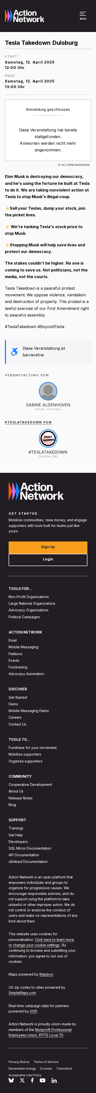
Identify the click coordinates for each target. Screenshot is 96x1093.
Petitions (15, 654)
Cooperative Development (30, 784)
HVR (33, 1011)
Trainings (16, 828)
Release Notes (20, 798)
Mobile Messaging (23, 647)
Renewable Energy (22, 1068)
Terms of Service (46, 1062)
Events (14, 660)
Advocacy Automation (26, 674)
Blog (12, 805)
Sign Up (48, 547)
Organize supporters (25, 761)
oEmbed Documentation (28, 862)
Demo (13, 704)
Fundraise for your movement (33, 747)
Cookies (46, 1068)
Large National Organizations (32, 603)
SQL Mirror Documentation (30, 848)
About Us (16, 791)
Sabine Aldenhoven (48, 404)
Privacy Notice (19, 1062)
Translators (64, 1068)
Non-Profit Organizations (29, 597)
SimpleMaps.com (22, 993)
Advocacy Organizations (28, 610)
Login (48, 559)
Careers (15, 717)
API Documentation (24, 855)
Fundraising (18, 667)
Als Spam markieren (76, 164)
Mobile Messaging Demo (29, 711)
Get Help (16, 835)
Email (13, 640)
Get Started (18, 697)
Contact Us (17, 724)
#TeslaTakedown (48, 452)
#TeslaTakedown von (28, 422)
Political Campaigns (24, 617)
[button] (83, 18)
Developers (18, 842)
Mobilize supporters (25, 754)
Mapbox (46, 974)
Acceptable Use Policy (25, 1075)
